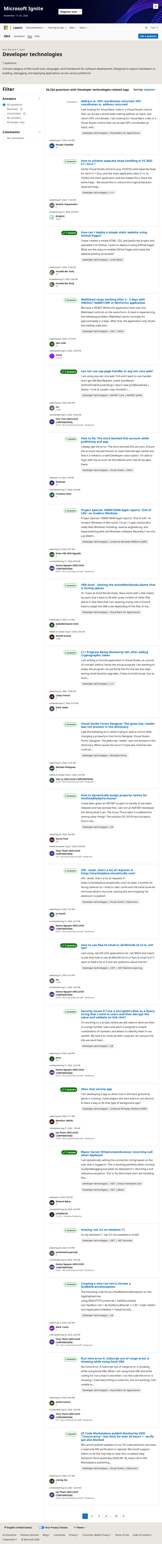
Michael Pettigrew (65, 767)
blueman (60, 481)
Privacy (72, 1534)
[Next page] (123, 1516)
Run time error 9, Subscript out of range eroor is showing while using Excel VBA (115, 1359)
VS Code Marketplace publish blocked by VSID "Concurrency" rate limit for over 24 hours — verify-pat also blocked (117, 1436)
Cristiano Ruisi (63, 493)
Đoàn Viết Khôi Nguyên (68, 553)
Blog (45, 1534)
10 (116, 1516)
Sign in (154, 27)
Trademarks (9, 1539)
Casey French (63, 695)
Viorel (59, 354)
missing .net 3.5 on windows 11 (103, 1230)
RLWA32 (60, 216)
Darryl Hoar (62, 838)
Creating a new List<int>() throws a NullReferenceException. (106, 1285)
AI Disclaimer (10, 1534)
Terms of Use (122, 1534)
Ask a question (148, 36)
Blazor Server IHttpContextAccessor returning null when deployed (117, 1153)
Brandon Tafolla (64, 1120)
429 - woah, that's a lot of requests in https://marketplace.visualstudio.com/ (108, 871)
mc (57, 406)
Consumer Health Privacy (95, 1534)
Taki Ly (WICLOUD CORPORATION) (74, 779)
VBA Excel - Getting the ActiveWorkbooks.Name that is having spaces (118, 586)
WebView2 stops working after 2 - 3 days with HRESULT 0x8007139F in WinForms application (113, 300)
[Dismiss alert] (155, 6)
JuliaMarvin (62, 1213)
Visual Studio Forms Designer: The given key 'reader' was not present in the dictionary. (118, 725)
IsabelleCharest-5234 (67, 623)
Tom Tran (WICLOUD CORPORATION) (67, 420)
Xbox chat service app (96, 1089)
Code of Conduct (141, 1534)
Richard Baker (63, 1201)
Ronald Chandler (65, 144)
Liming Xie (61, 1479)
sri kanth (60, 913)
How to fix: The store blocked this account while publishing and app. (115, 439)
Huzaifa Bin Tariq (65, 271)
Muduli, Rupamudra (66, 204)
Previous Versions (29, 1534)
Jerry (58, 1057)
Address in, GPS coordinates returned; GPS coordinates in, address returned (111, 102)
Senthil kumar (63, 635)
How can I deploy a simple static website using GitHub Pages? (114, 233)
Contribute (59, 1534)
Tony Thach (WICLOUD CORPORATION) (68, 852)
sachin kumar (63, 1401)
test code (61, 342)
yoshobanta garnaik (67, 1252)
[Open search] (146, 27)
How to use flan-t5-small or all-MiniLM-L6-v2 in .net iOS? (117, 946)
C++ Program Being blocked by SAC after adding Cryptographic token (114, 653)
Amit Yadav (62, 707)
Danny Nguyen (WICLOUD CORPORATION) (70, 567)
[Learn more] (21, 109)
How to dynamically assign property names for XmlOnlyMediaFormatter (114, 796)
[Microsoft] (6, 28)
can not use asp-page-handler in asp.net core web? (117, 371)
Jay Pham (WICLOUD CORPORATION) (67, 1134)
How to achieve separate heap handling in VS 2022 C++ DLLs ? (116, 162)
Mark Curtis (62, 1327)
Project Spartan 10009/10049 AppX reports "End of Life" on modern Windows (116, 511)
